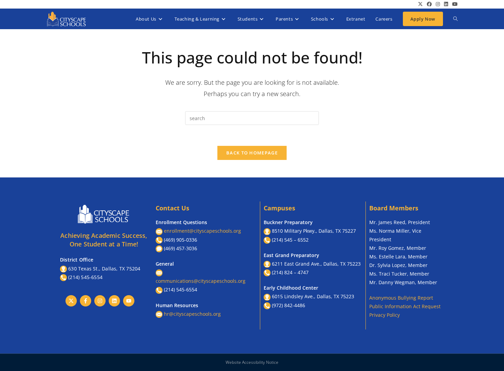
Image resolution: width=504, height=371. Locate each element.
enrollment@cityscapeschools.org (202, 231)
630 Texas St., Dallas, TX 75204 (104, 268)
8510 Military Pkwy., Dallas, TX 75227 (314, 231)
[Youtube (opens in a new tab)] (454, 4)
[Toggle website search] (455, 19)
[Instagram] (100, 300)
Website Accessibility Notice (252, 362)
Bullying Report (415, 297)
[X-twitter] (71, 300)
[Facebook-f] (85, 300)
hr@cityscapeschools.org (192, 314)
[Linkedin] (114, 300)
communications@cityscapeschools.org (200, 281)
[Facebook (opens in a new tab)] (429, 4)
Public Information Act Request (405, 306)
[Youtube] (128, 300)
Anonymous (383, 297)
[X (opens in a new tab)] (420, 4)
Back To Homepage (252, 153)
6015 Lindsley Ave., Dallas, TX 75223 (313, 296)
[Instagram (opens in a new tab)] (438, 4)
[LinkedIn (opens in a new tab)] (446, 4)
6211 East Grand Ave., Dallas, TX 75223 (316, 263)
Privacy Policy (384, 315)
